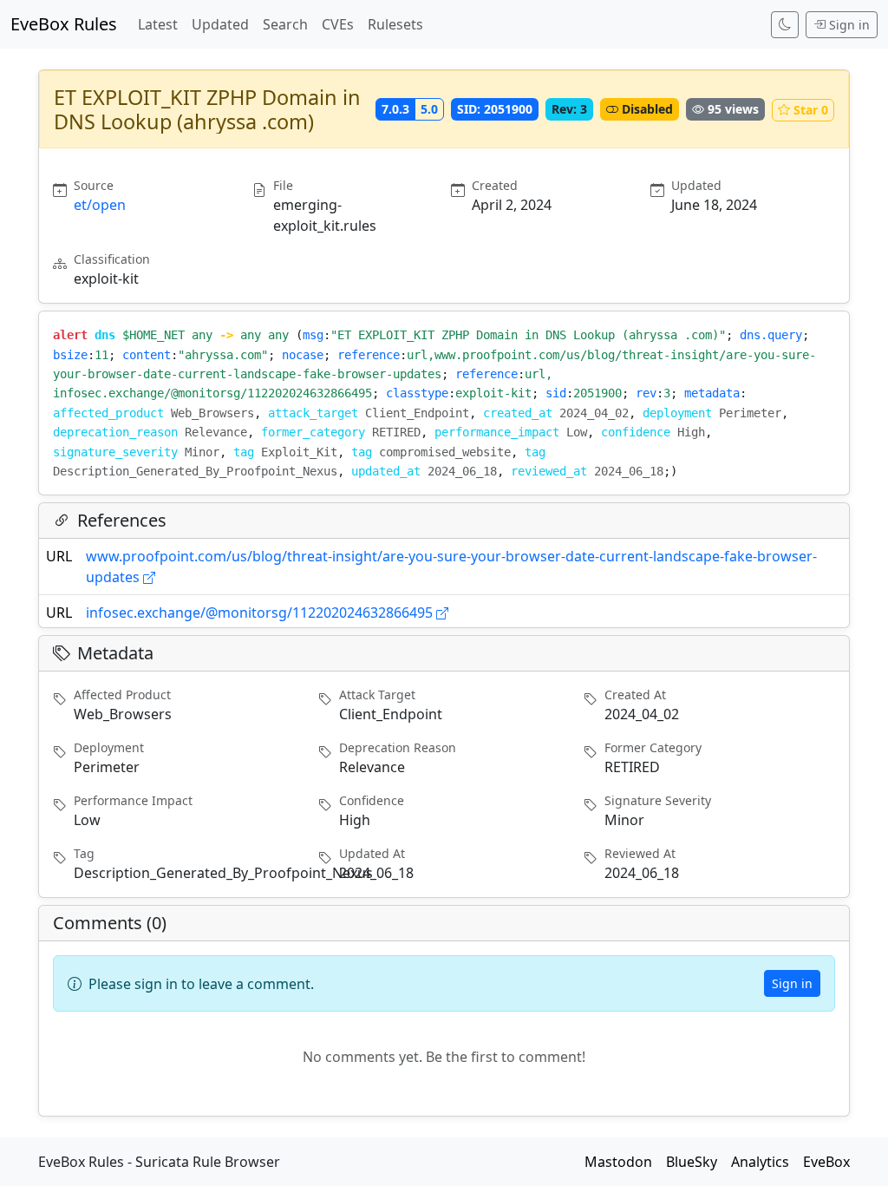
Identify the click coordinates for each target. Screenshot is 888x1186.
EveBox (826, 1161)
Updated (220, 24)
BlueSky (691, 1161)
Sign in (849, 24)
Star (810, 110)
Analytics (760, 1161)
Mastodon (618, 1161)
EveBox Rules (63, 24)
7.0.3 (395, 109)
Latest (158, 24)
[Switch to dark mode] (785, 24)
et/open (100, 204)
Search (285, 24)
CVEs (338, 24)
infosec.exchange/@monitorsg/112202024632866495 (259, 612)
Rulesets (395, 24)
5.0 (429, 109)
